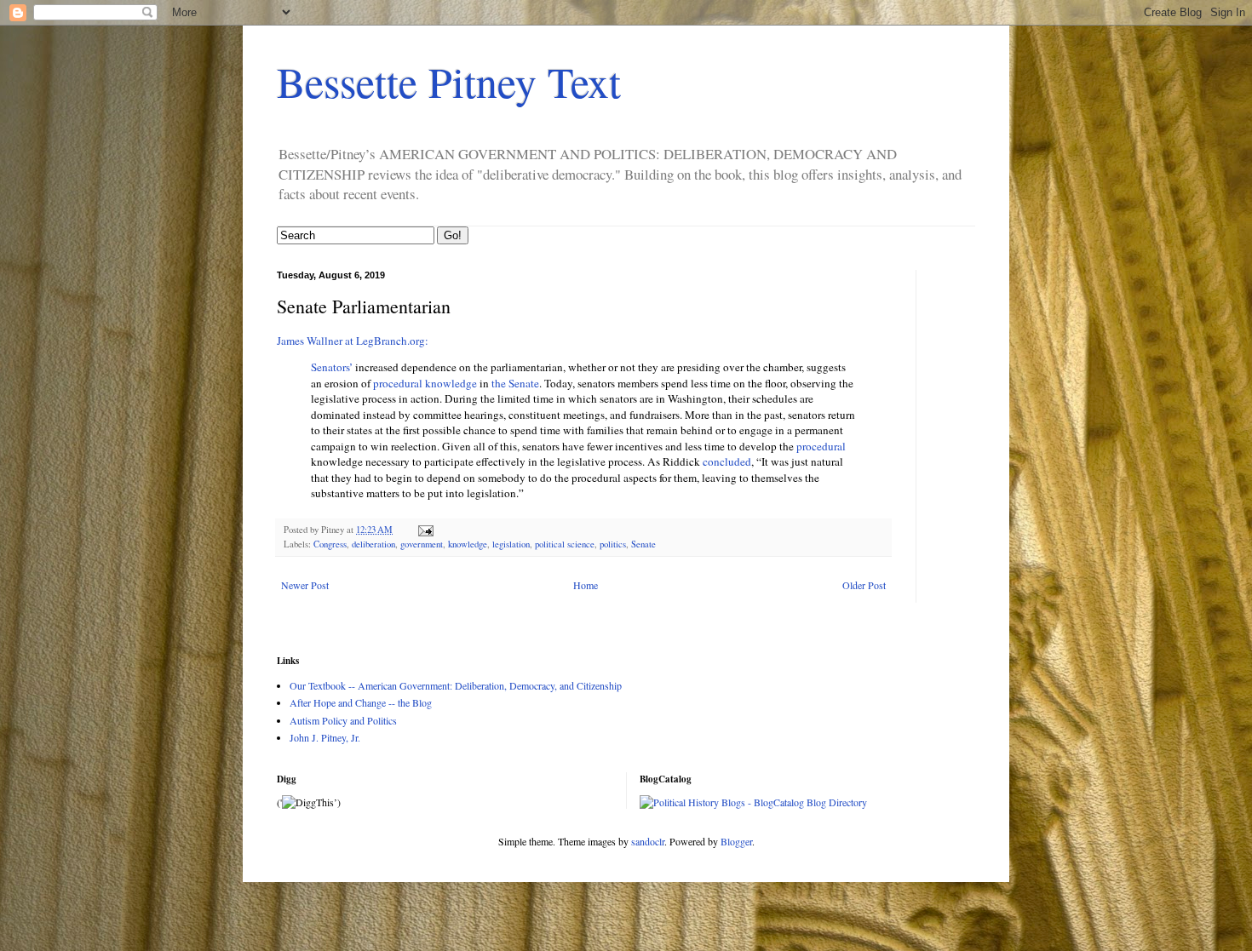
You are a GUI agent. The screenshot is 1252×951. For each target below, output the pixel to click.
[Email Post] (425, 530)
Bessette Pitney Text (449, 81)
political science (564, 544)
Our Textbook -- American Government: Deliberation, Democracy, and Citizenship (456, 685)
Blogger (736, 841)
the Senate (515, 383)
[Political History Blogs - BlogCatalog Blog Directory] (753, 802)
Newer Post (305, 585)
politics (613, 544)
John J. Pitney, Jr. (325, 737)
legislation (511, 544)
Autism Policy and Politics (343, 720)
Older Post (864, 585)
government (421, 544)
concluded (727, 461)
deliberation (373, 544)
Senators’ (332, 367)
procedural (821, 446)
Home (585, 585)
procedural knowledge (425, 383)
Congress (330, 544)
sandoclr (647, 841)
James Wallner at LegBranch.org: (352, 340)
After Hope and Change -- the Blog (361, 702)
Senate (643, 544)
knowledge (467, 544)
